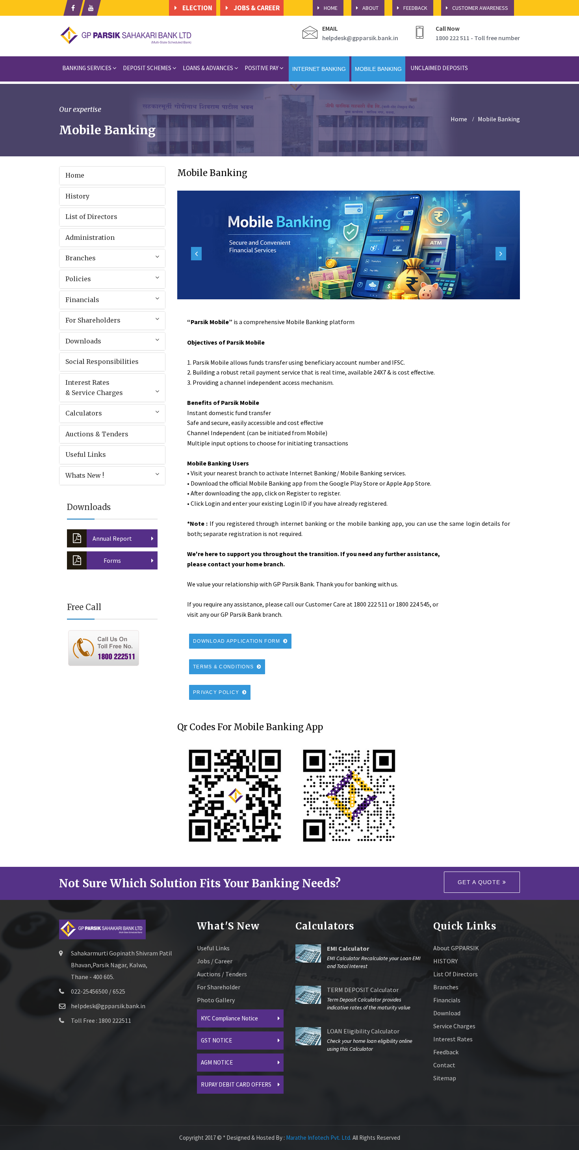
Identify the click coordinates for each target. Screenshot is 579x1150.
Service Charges (454, 1025)
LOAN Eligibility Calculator (363, 1031)
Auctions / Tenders (222, 974)
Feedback (415, 7)
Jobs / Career (214, 961)
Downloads (83, 341)
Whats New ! (84, 475)
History (77, 196)
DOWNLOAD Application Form (237, 641)
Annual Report (112, 538)
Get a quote (480, 882)
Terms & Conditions (224, 667)
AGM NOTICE (217, 1062)
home (459, 119)
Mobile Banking (499, 119)
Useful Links (85, 454)
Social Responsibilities (102, 361)
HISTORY (445, 961)
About (370, 7)
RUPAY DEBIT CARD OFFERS (236, 1084)
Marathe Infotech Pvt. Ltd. (318, 1137)
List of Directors (91, 217)
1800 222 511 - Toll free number (478, 38)
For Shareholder (218, 986)
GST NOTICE (216, 1040)
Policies (78, 279)
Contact (444, 1064)
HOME (331, 7)
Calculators (83, 413)
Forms (112, 560)
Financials (82, 300)
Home (74, 175)
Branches (80, 258)
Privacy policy (217, 692)
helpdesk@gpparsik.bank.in (360, 38)
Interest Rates (453, 1038)
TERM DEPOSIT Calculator (363, 990)
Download (446, 1012)
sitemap (444, 1077)
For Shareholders (93, 320)
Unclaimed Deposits (439, 68)
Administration (90, 237)
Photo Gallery (216, 999)
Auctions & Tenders (96, 434)
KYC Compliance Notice (229, 1018)
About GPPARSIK (456, 948)
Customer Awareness (480, 7)
